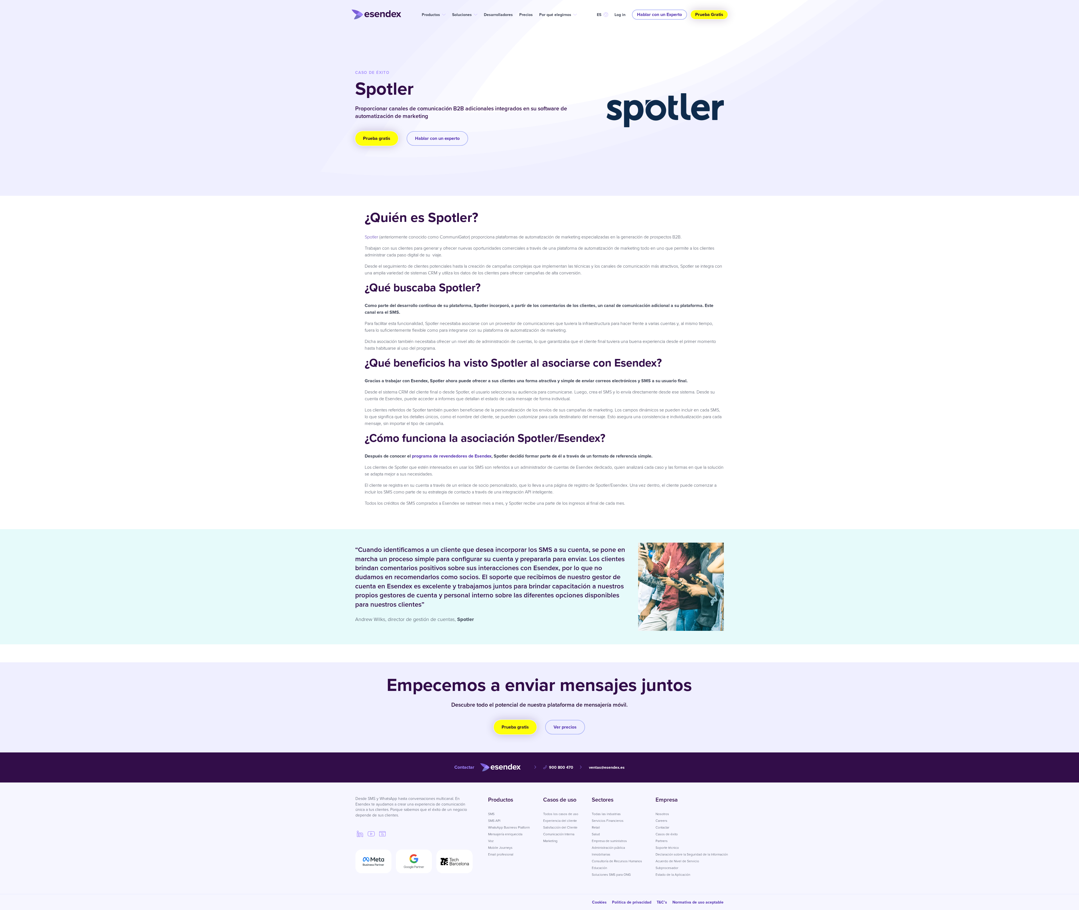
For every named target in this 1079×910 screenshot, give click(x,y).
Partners (662, 840)
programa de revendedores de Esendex (451, 456)
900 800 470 (561, 767)
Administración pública (608, 847)
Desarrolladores (498, 15)
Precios (526, 15)
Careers (661, 820)
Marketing (550, 840)
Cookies (599, 902)
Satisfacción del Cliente (560, 827)
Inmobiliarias (601, 854)
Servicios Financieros (608, 820)
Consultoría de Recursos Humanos (617, 861)
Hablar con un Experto (659, 14)
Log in (620, 15)
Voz (491, 840)
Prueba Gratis (709, 14)
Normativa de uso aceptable (698, 902)
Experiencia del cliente (560, 820)
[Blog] (382, 833)
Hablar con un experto (437, 138)
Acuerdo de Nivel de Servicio (677, 861)
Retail (596, 827)
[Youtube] (371, 833)
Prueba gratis (376, 138)
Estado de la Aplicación (673, 874)
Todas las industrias (606, 813)
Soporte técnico (667, 847)
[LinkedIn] (359, 833)
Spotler (372, 237)
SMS (491, 813)
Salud (596, 834)
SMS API (494, 820)
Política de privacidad (631, 902)
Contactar (662, 827)
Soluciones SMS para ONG (611, 874)
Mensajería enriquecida (505, 834)
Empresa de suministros (609, 840)
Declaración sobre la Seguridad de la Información (692, 854)
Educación (599, 867)
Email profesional (500, 854)
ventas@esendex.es (607, 767)
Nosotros (662, 813)
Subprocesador (667, 867)
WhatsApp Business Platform (509, 827)
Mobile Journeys (500, 847)
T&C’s (662, 902)
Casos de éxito (667, 834)
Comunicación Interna (558, 834)
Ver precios (565, 727)
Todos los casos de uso (560, 813)
